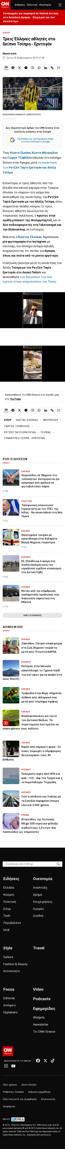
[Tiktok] (53, 1061)
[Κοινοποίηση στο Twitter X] (19, 68)
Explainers (10, 1012)
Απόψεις (9, 1005)
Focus (8, 989)
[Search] (58, 863)
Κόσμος (8, 895)
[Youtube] (13, 1066)
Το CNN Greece (44, 1031)
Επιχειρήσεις (43, 902)
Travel (38, 948)
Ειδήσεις (20, 4)
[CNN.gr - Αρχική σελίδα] (8, 1051)
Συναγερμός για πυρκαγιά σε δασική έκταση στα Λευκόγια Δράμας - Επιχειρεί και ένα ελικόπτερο (30, 17)
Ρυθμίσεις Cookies (13, 1092)
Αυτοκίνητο (11, 971)
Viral (6, 930)
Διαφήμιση (9, 1106)
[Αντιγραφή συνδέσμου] (52, 68)
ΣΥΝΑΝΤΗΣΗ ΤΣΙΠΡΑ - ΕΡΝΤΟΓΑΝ (24, 438)
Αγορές (38, 909)
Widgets (39, 1017)
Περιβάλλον (12, 923)
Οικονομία (45, 4)
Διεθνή (38, 916)
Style (7, 948)
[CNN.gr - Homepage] (5, 5)
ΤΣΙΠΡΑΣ (45, 432)
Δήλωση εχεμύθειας (39, 1092)
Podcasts (41, 999)
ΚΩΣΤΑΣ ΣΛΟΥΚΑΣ (27, 420)
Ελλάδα (8, 887)
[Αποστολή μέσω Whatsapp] (39, 68)
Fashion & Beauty (15, 964)
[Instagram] (6, 1066)
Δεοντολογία (29, 1084)
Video (38, 989)
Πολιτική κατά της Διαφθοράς (20, 1099)
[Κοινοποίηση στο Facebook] (13, 68)
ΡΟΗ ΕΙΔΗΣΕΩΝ (15, 459)
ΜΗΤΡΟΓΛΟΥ (50, 420)
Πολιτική (32, 4)
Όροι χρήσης (10, 1084)
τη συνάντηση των (30, 167)
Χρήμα (37, 895)
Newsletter (40, 1024)
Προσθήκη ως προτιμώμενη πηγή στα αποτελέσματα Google (35, 140)
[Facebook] (38, 1061)
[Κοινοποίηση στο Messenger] (26, 68)
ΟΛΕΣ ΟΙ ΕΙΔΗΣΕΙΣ (32, 615)
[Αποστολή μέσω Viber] (32, 68)
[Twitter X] (45, 1061)
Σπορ (7, 909)
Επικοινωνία (48, 1099)
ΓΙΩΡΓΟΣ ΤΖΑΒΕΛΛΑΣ (17, 426)
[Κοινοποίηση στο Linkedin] (45, 68)
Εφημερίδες (44, 1008)
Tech (6, 916)
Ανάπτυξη (40, 887)
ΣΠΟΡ (6, 32)
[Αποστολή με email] (59, 68)
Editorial (9, 998)
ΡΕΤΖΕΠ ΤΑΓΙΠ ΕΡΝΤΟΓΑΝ (20, 432)
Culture (8, 957)
